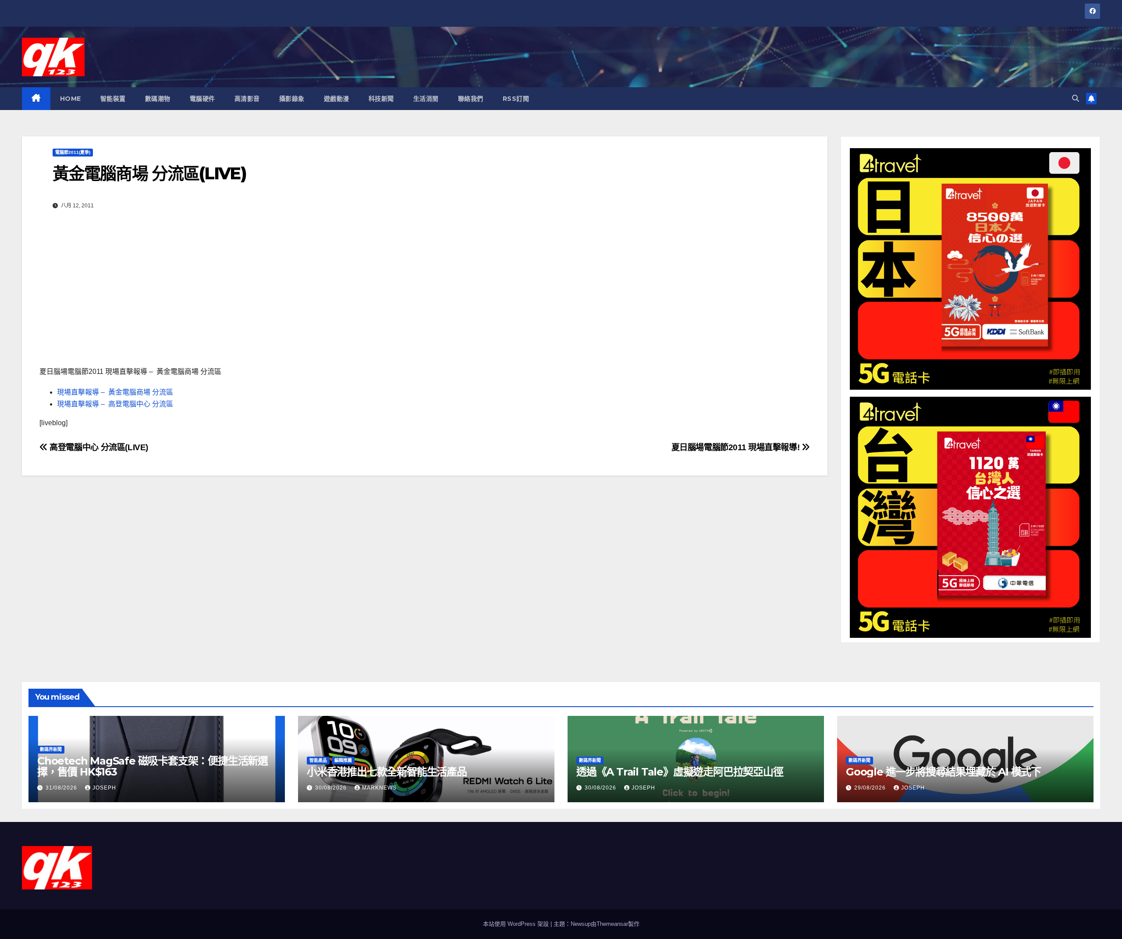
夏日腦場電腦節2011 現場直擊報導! (736, 447)
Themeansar (612, 924)
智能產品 (318, 760)
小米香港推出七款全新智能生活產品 (387, 771)
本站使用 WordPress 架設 (516, 924)
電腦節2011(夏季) (72, 152)
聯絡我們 (470, 99)
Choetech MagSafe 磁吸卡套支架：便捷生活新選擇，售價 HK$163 (152, 766)
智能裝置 (113, 99)
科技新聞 (381, 99)
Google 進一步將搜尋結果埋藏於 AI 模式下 (943, 771)
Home (70, 99)
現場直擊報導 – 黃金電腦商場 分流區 (115, 392)
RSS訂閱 (516, 99)
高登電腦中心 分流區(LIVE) (98, 447)
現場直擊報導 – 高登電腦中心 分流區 (115, 404)
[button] (1075, 98)
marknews (379, 788)
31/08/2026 (62, 788)
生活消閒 (426, 99)
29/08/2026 (871, 788)
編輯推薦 (343, 760)
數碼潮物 (157, 99)
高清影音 (247, 99)
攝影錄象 (292, 99)
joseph (104, 788)
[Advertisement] (425, 291)
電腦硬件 (202, 99)
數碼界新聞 (51, 749)
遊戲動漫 (336, 99)
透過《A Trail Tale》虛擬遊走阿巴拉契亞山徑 (679, 771)
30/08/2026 (331, 788)
